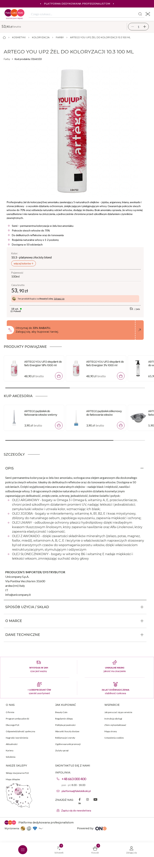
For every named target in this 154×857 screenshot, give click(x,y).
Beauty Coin (61, 712)
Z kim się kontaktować (115, 725)
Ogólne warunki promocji (68, 744)
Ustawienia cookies (114, 737)
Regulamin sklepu (64, 718)
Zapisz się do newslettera (76, 810)
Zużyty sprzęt (62, 750)
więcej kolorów (23, 263)
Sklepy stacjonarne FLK (17, 773)
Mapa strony (110, 731)
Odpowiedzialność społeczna (20, 731)
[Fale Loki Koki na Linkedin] (80, 803)
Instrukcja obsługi (113, 718)
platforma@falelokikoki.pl (76, 791)
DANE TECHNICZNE (22, 635)
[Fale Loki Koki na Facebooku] (80, 800)
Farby (60, 37)
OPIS (9, 468)
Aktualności (11, 744)
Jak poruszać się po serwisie (118, 712)
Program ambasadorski (17, 718)
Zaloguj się (59, 298)
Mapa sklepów (13, 779)
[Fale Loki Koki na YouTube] (95, 800)
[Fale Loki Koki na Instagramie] (87, 800)
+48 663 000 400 (74, 779)
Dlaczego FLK (12, 725)
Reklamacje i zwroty (65, 737)
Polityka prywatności (65, 725)
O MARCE (13, 621)
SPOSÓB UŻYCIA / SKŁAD (27, 607)
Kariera (9, 750)
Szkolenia (10, 756)
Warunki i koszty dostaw (67, 731)
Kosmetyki (19, 37)
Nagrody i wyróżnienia (17, 737)
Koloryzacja (41, 37)
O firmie (10, 712)
